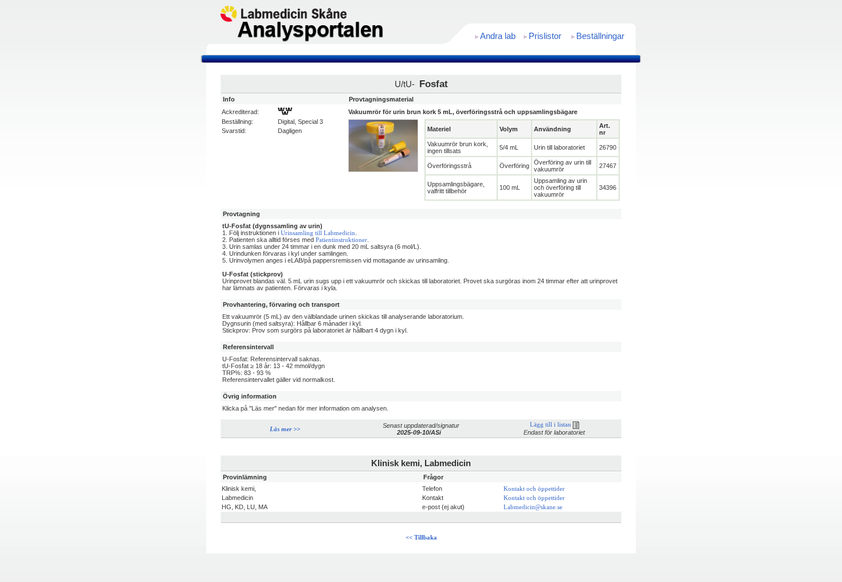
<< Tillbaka (421, 537)
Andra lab (498, 36)
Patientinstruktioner (341, 240)
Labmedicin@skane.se (532, 507)
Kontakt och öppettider (534, 489)
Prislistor (545, 36)
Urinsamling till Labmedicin (318, 233)
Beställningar (600, 36)
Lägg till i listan (551, 424)
